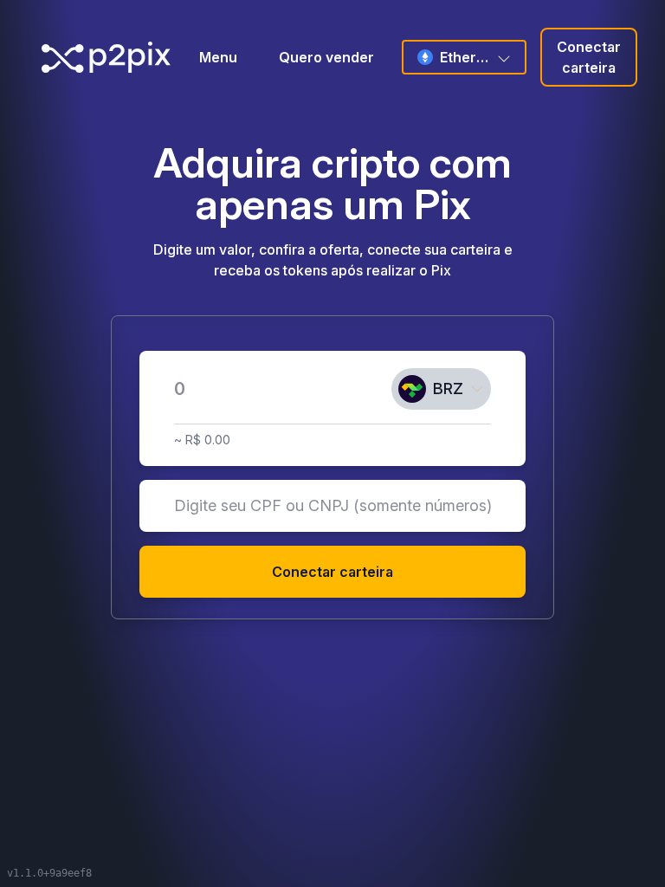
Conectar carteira (589, 57)
